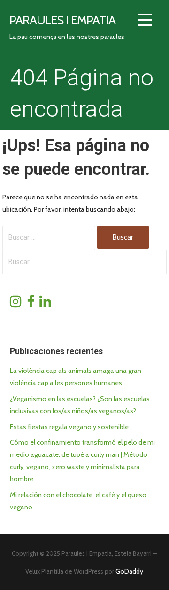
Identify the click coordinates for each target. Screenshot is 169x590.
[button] (145, 21)
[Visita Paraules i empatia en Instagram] (16, 304)
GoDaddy (129, 571)
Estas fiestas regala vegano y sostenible (69, 427)
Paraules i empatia (62, 20)
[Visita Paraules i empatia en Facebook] (30, 304)
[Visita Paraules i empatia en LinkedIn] (45, 304)
